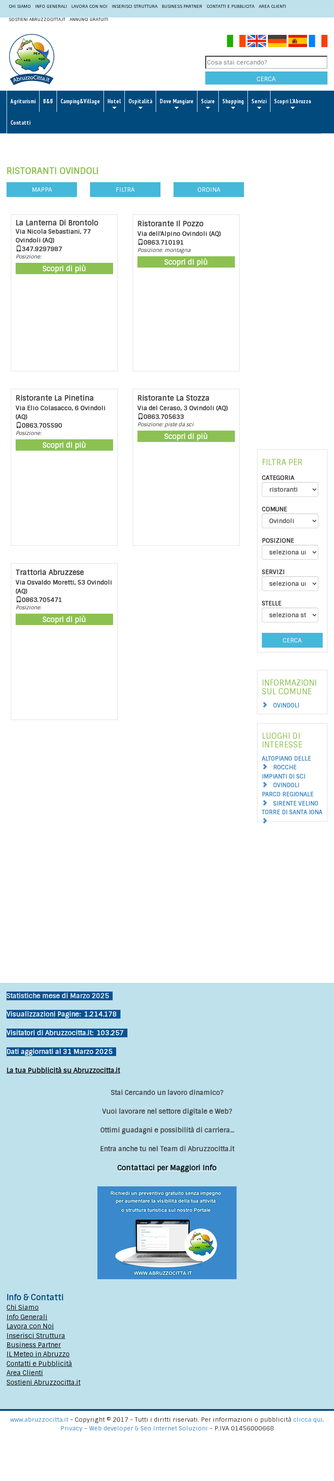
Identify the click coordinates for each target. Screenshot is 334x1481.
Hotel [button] (114, 101)
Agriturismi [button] (23, 101)
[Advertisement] (292, 288)
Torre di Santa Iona (292, 812)
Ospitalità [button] (140, 101)
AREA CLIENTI (272, 6)
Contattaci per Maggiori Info (167, 1167)
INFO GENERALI (51, 6)
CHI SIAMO (20, 6)
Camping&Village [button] (80, 101)
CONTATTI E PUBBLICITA (230, 6)
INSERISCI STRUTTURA (134, 6)
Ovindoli (286, 705)
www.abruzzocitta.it (39, 1419)
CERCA (266, 79)
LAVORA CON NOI (89, 6)
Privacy (72, 1428)
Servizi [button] (259, 101)
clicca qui (308, 1419)
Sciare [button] (208, 101)
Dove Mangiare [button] (177, 101)
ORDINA (208, 190)
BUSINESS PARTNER (182, 6)
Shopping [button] (233, 101)
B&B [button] (48, 101)
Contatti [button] (20, 122)
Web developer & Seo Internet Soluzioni (149, 1428)
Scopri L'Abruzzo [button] (292, 101)
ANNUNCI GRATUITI (89, 19)
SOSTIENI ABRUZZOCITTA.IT (37, 19)
